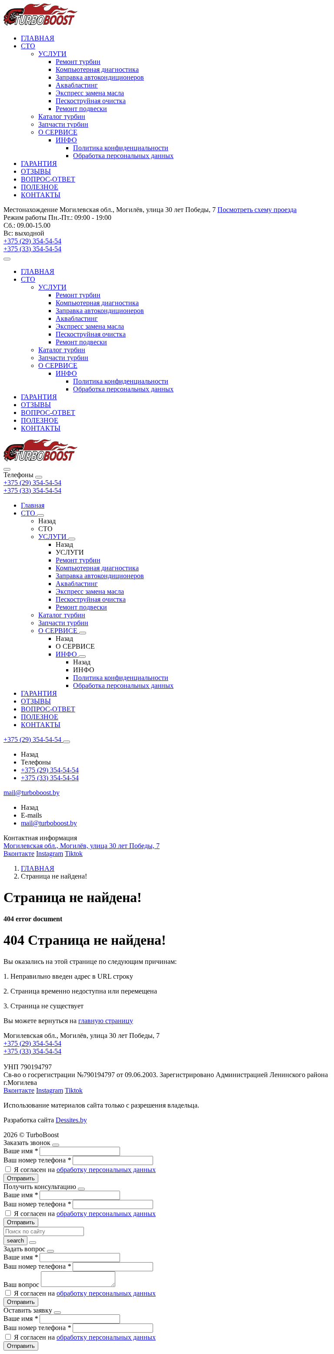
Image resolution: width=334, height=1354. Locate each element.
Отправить (21, 1178)
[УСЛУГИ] (71, 539)
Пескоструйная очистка (91, 100)
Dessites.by (71, 1120)
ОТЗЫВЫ (36, 171)
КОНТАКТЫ (40, 195)
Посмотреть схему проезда (257, 209)
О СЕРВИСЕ (57, 132)
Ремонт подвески (81, 108)
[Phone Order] (6, 259)
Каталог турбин (61, 116)
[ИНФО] (82, 656)
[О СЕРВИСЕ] (82, 633)
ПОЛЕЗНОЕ (39, 187)
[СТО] (40, 515)
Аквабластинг (77, 85)
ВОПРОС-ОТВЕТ (48, 179)
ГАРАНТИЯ (39, 163)
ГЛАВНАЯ (37, 38)
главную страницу (105, 1020)
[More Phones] (66, 742)
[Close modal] (55, 1145)
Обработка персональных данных (123, 155)
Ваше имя (20, 1151)
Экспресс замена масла (90, 93)
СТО (28, 46)
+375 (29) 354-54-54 (32, 482)
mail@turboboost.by (49, 823)
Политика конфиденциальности (120, 148)
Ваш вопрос (22, 1284)
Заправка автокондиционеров (100, 77)
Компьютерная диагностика (97, 69)
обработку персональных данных (106, 1169)
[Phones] (6, 469)
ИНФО (66, 140)
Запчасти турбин (63, 124)
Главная (32, 505)
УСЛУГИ (52, 53)
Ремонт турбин (78, 61)
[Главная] (40, 459)
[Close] (38, 477)
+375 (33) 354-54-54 (32, 490)
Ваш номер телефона (37, 1160)
